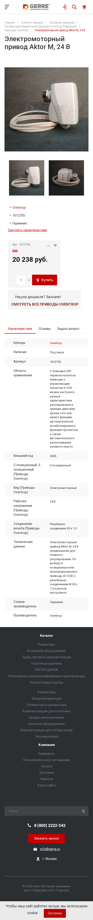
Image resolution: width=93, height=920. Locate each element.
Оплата (46, 766)
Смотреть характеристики (27, 230)
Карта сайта (46, 785)
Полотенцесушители (46, 663)
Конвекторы (46, 692)
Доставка (46, 772)
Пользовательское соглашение (46, 760)
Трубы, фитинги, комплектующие (46, 657)
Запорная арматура (46, 698)
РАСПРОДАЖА (46, 670)
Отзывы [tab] (45, 328)
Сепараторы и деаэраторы (46, 705)
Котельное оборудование (46, 651)
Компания (46, 745)
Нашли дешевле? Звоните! (38, 297)
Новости (46, 779)
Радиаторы (46, 644)
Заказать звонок (46, 838)
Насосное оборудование (46, 724)
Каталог (46, 636)
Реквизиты (46, 753)
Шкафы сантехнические (46, 717)
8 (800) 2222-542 (49, 825)
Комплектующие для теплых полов (46, 730)
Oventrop (19, 207)
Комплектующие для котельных (46, 711)
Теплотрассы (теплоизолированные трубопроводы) (46, 676)
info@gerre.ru (50, 849)
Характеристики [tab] (20, 328)
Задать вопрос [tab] (68, 328)
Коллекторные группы (46, 682)
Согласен (55, 913)
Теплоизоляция (46, 736)
